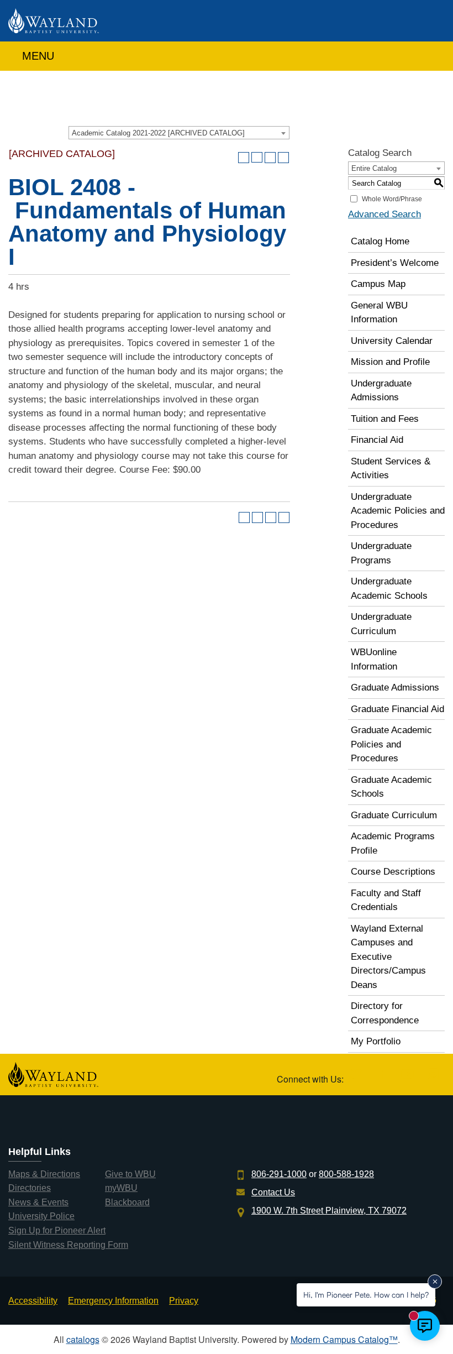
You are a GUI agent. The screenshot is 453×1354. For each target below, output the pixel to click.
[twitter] (355, 1074)
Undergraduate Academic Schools (389, 588)
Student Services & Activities (390, 468)
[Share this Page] (256, 157)
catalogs (82, 1339)
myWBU (121, 1188)
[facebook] (381, 1074)
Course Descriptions (393, 871)
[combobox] (179, 132)
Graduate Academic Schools (391, 787)
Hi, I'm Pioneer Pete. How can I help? (366, 1294)
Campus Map (378, 284)
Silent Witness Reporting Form (68, 1245)
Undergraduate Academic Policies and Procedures (398, 511)
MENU (36, 56)
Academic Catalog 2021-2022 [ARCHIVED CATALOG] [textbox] (158, 133)
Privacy (183, 1300)
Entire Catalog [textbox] (374, 168)
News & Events (38, 1202)
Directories (29, 1188)
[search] (433, 53)
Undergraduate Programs (381, 553)
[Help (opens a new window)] (283, 157)
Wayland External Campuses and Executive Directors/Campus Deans (388, 956)
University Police (41, 1216)
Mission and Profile (390, 362)
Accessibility (32, 1300)
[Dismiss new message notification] (435, 1281)
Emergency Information (113, 1300)
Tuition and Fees (385, 419)
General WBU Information (379, 312)
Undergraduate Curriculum (381, 623)
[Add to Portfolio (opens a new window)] (243, 157)
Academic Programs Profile (393, 843)
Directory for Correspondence (385, 1013)
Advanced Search (384, 214)
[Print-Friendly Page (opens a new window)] (270, 157)
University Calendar (392, 341)
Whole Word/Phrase (392, 199)
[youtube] (407, 1074)
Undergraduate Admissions (381, 390)
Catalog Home (380, 241)
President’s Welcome (395, 263)
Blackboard (127, 1202)
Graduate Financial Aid (397, 709)
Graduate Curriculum (394, 815)
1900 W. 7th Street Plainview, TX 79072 (329, 1210)
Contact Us (273, 1192)
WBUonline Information (374, 659)
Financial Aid (377, 440)
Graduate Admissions (395, 687)
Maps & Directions (44, 1174)
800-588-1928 (346, 1174)
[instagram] (433, 1074)
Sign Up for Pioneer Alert (57, 1230)
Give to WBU (130, 1174)
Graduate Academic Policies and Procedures (391, 744)
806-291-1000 (279, 1174)
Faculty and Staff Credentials (386, 900)
